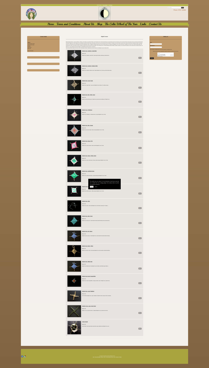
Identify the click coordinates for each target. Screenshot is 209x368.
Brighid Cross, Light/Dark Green (88, 171)
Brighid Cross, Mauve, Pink (87, 141)
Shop (99, 24)
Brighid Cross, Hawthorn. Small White (89, 51)
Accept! (91, 186)
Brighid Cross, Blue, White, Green (88, 94)
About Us (88, 24)
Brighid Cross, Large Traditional (88, 291)
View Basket (105, 5)
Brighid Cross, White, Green (87, 186)
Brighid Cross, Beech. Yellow (87, 246)
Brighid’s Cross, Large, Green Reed (89, 306)
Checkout (110, 5)
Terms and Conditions (68, 24)
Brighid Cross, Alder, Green (87, 216)
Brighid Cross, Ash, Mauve (87, 231)
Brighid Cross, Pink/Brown (87, 110)
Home (51, 24)
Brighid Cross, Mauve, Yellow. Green (89, 155)
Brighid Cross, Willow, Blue (87, 261)
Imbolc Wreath (85, 321)
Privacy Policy (103, 182)
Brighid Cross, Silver (86, 201)
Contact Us (155, 24)
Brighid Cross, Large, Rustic (87, 80)
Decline (96, 186)
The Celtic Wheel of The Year (121, 24)
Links (143, 24)
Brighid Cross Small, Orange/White (89, 276)
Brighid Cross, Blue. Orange (87, 125)
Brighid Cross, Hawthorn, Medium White (90, 66)
